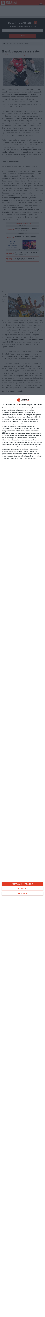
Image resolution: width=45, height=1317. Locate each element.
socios (18, 408)
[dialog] (22, 856)
